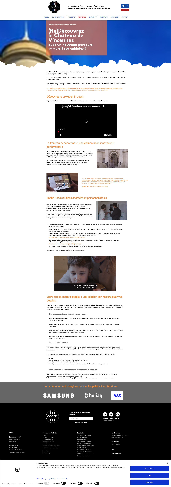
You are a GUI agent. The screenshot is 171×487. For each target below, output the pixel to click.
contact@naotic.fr (109, 420)
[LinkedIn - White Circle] (105, 414)
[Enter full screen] (113, 288)
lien (84, 237)
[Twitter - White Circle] (111, 414)
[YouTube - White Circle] (118, 414)
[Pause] (56, 288)
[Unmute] (59, 288)
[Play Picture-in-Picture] (110, 288)
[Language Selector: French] (125, 6)
